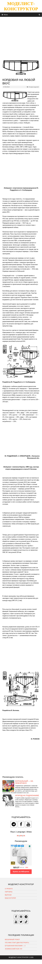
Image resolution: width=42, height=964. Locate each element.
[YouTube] (28, 824)
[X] (21, 922)
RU (18, 835)
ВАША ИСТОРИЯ (10, 898)
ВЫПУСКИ (8, 895)
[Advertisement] (21, 38)
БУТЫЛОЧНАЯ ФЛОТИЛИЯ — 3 (15, 945)
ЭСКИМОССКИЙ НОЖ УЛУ (13, 949)
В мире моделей (34, 87)
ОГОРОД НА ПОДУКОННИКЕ (27, 795)
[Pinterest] (21, 917)
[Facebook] (21, 824)
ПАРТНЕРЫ (8, 892)
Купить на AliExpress (21, 871)
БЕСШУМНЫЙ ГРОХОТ (12, 939)
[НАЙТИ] (39, 14)
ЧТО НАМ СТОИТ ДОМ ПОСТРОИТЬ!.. (17, 942)
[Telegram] (14, 824)
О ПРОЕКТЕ (9, 888)
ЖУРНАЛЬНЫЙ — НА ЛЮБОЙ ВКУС (24, 782)
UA (24, 835)
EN (21, 835)
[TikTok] (26, 922)
